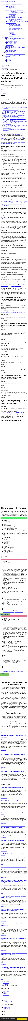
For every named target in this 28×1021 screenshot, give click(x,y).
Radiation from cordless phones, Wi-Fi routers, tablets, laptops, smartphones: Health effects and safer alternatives (14, 881)
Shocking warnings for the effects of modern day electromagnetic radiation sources (12, 910)
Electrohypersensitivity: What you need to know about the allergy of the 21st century (14, 953)
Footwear (8, 61)
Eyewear (8, 59)
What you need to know (14, 24)
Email (4, 93)
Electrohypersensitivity (14, 29)
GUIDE (5, 52)
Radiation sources (7, 1007)
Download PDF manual (8, 612)
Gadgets (8, 63)
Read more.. (3, 750)
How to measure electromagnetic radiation (15, 38)
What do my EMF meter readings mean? (15, 47)
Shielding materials (7, 1001)
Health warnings (13, 26)
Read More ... (4, 798)
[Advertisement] (11, 445)
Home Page (6, 66)
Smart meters (12, 16)
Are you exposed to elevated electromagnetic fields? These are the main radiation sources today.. (13, 826)
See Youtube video (19, 612)
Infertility (11, 36)
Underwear (8, 58)
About (4, 992)
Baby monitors (12, 14)
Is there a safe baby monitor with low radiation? (12, 787)
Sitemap (5, 993)
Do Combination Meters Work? (10, 110)
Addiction (11, 33)
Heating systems (13, 20)
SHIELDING (6, 48)
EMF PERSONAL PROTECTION (11, 55)
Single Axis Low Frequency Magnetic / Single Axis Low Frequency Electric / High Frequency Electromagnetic (15, 127)
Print (4, 91)
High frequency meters (11, 41)
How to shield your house (12, 50)
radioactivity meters (15, 139)
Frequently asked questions (15, 25)
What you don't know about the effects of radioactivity (14, 867)
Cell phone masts (13, 11)
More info (14, 1019)
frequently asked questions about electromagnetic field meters (13, 143)
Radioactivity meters (11, 43)
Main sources (12, 7)
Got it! (22, 1018)
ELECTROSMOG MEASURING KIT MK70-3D (13, 312)
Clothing (8, 56)
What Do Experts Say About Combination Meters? (14, 111)
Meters (5, 1000)
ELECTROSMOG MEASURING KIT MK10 (12, 412)
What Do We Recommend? (9, 112)
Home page (6, 991)
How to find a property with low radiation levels (12, 840)
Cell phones (12, 15)
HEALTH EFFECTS (11, 23)
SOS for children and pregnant (16, 28)
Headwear (8, 60)
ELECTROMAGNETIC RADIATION (12, 5)
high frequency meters (16, 286)
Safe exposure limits (10, 39)
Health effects (6, 1008)
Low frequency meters (11, 42)
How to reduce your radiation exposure (12, 771)
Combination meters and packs (13, 46)
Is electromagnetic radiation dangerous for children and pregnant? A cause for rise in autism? (13, 968)
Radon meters (9, 45)
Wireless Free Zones (11, 51)
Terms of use (6, 995)
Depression (11, 32)
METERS (5, 37)
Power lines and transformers (15, 19)
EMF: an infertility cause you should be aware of (12, 800)
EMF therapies (12, 34)
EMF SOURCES (10, 6)
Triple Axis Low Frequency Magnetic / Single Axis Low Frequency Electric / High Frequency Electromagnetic (15, 123)
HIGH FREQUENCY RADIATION (14, 10)
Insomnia (11, 30)
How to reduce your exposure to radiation (15, 54)
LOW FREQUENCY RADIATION (14, 17)
